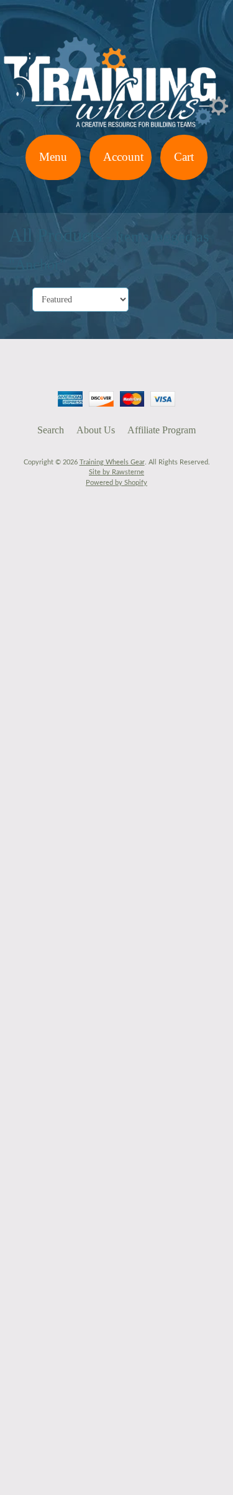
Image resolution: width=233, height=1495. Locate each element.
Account (123, 156)
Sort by (19, 300)
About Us (95, 430)
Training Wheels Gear (112, 462)
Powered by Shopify (116, 482)
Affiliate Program (161, 430)
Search (50, 430)
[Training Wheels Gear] (116, 127)
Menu (53, 156)
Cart (184, 156)
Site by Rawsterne (116, 472)
